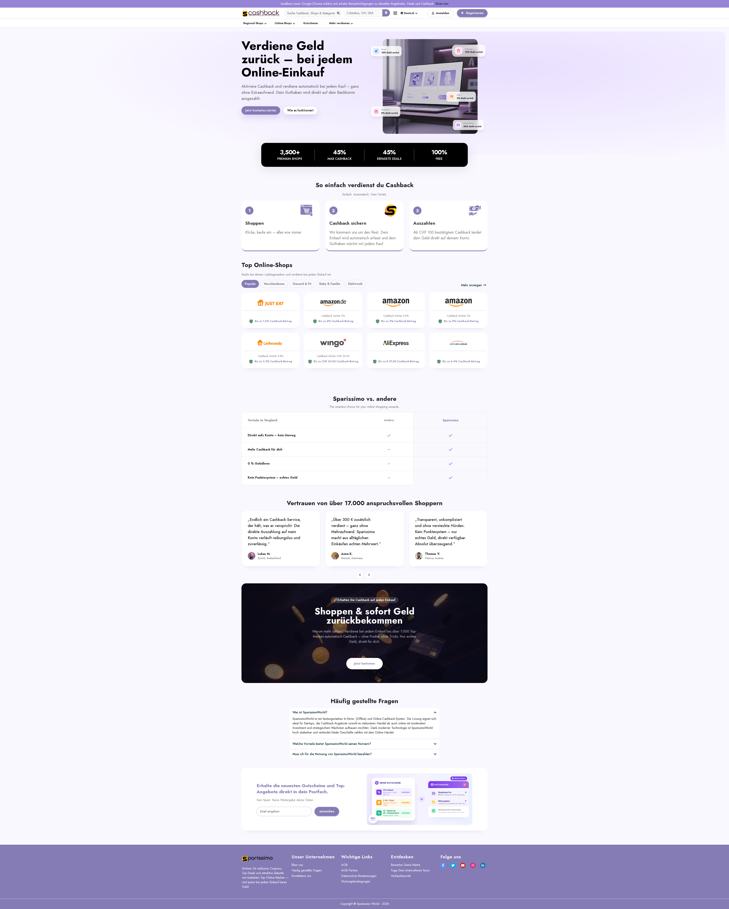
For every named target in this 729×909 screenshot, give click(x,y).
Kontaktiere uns (301, 876)
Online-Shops (283, 23)
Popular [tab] (250, 284)
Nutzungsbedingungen (355, 881)
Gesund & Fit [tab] (302, 284)
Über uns (297, 865)
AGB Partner (349, 870)
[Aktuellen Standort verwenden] (386, 13)
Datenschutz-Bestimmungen (358, 876)
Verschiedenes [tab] (274, 284)
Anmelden (442, 13)
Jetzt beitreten (364, 663)
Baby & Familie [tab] (329, 284)
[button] (360, 575)
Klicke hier (442, 4)
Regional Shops (253, 23)
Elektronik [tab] (355, 284)
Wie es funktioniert (300, 110)
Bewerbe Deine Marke (405, 865)
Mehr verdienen (339, 23)
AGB (344, 865)
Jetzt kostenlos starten (260, 110)
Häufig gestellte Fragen (307, 870)
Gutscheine (310, 23)
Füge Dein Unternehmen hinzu (410, 870)
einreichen (326, 811)
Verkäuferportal (401, 876)
